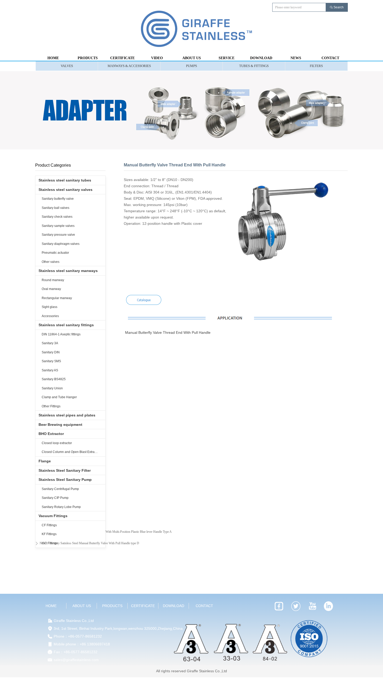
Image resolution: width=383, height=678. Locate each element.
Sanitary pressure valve (58, 235)
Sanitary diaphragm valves (60, 244)
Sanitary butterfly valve (58, 199)
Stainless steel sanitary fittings (66, 325)
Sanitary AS (50, 370)
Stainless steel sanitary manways (68, 271)
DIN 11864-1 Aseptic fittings (61, 334)
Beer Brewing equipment (60, 424)
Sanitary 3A (50, 343)
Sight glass (49, 307)
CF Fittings (49, 525)
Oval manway (51, 289)
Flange (45, 461)
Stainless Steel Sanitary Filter (65, 470)
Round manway (53, 280)
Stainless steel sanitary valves (65, 189)
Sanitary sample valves (58, 226)
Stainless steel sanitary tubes (65, 180)
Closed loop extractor (57, 443)
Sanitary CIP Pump (55, 498)
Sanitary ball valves (55, 208)
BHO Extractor (51, 434)
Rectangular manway (57, 298)
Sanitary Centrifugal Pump (60, 489)
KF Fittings (49, 534)
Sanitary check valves (57, 217)
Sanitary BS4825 (54, 379)
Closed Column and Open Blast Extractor (71, 452)
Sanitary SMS (51, 361)
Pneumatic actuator (55, 253)
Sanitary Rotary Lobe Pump (61, 507)
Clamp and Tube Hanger (59, 397)
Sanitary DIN (51, 352)
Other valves (50, 262)
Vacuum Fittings (53, 516)
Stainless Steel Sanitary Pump (65, 479)
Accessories (50, 316)
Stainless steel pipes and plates (67, 415)
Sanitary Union (52, 388)
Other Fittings (51, 406)
